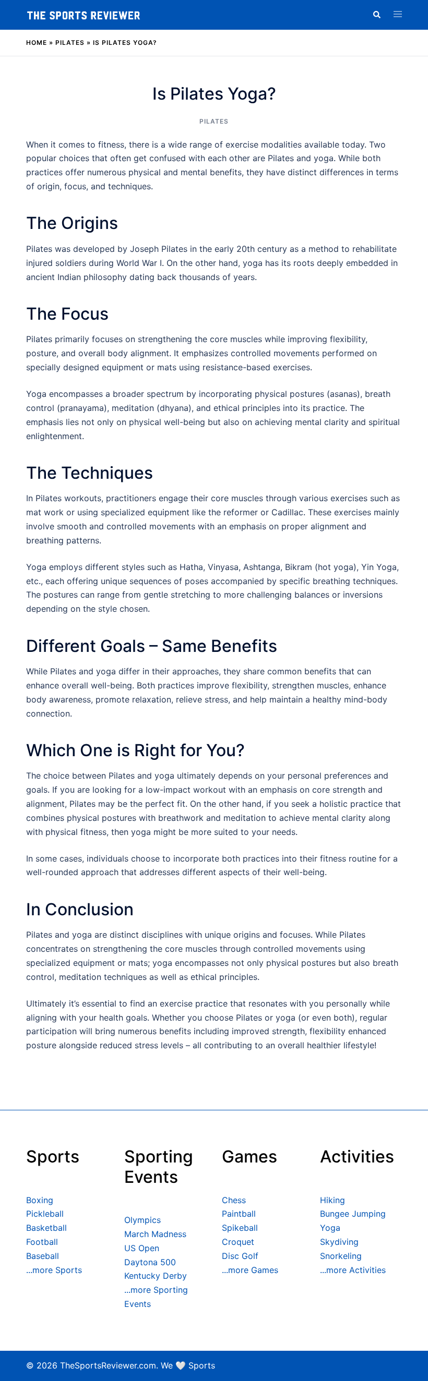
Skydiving (339, 1242)
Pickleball (45, 1213)
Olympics (142, 1220)
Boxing (39, 1200)
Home (36, 42)
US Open (141, 1248)
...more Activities (353, 1270)
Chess (234, 1200)
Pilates (70, 42)
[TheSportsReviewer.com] (83, 14)
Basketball (46, 1227)
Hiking (332, 1200)
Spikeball (240, 1227)
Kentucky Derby (155, 1275)
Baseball (42, 1256)
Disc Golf (240, 1256)
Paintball (239, 1213)
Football (42, 1242)
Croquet (238, 1242)
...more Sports (54, 1270)
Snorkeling (341, 1256)
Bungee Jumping (353, 1213)
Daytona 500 (150, 1262)
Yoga (330, 1227)
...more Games (250, 1270)
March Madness (155, 1234)
